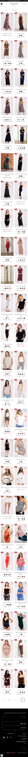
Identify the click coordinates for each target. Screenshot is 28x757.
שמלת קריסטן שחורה (21, 201)
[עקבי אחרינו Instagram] (7, 737)
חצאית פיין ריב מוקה (21, 660)
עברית (24, 748)
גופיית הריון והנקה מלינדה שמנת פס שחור (7, 488)
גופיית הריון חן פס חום (21, 459)
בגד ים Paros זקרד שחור (7, 632)
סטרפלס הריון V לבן (21, 371)
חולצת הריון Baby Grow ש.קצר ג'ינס (21, 603)
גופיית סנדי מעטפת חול (7, 371)
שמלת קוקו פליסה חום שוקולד (7, 89)
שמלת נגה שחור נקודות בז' (7, 201)
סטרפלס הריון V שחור (7, 602)
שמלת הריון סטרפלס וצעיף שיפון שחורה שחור (7, 174)
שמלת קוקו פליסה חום (7, 61)
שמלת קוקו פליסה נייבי (20, 145)
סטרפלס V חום (21, 690)
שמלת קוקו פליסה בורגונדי (21, 286)
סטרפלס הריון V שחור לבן (21, 516)
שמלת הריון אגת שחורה (7, 229)
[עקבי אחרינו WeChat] (4, 737)
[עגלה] (2, 4)
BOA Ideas (8, 752)
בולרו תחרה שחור (20, 344)
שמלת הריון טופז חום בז (20, 117)
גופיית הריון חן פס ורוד (21, 544)
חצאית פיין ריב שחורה (7, 344)
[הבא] (5, 699)
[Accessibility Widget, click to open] (1, 755)
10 (8, 699)
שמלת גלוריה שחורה (7, 145)
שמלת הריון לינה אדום (7, 572)
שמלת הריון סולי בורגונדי (7, 257)
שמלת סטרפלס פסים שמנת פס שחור (7, 315)
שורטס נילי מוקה (7, 429)
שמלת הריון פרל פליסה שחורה (21, 174)
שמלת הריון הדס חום (7, 690)
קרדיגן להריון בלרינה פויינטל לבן (21, 487)
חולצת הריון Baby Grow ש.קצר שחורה (21, 315)
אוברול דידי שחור (7, 459)
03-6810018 (23, 738)
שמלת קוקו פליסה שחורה (21, 229)
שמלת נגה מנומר (21, 61)
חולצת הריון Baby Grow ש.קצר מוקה (7, 660)
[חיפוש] (22, 4)
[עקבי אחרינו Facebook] (11, 737)
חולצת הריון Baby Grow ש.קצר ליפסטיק (21, 573)
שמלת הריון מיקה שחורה (21, 632)
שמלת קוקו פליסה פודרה (21, 257)
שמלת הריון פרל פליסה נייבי (20, 89)
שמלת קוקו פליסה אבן (7, 286)
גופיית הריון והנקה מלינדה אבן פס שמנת (7, 400)
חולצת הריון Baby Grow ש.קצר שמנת (21, 430)
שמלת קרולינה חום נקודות (7, 117)
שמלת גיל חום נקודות (7, 33)
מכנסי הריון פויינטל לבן (7, 516)
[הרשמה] (4, 716)
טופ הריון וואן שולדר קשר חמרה (7, 544)
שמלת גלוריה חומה (20, 33)
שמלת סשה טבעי (20, 400)
